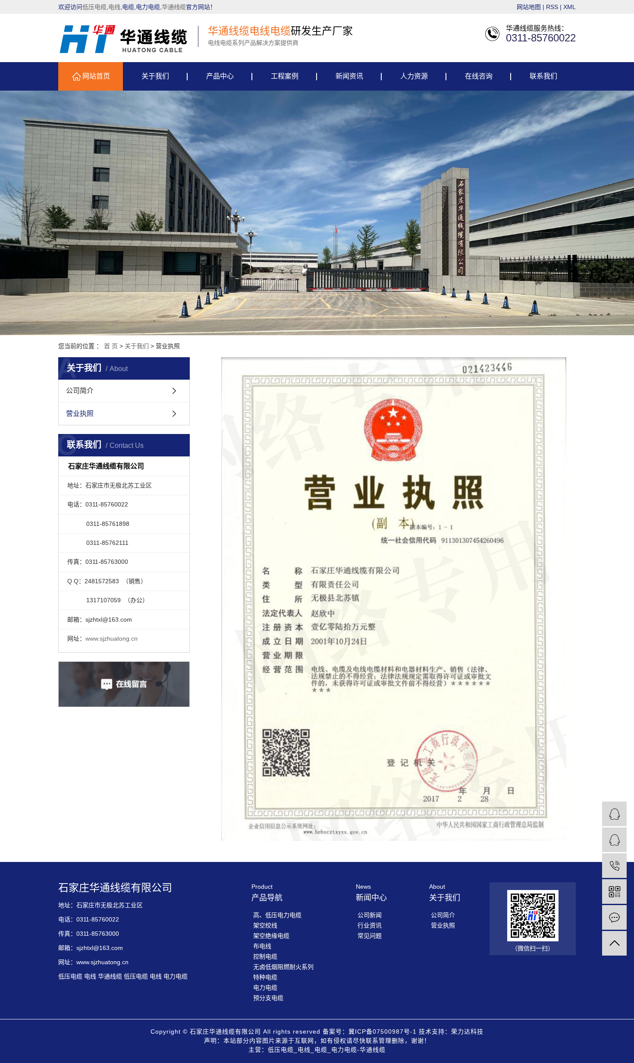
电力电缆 (175, 976)
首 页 (111, 346)
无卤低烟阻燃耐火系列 (283, 966)
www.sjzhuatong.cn (111, 638)
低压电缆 (94, 6)
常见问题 (370, 935)
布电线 (262, 946)
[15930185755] (614, 865)
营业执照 (80, 413)
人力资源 (414, 76)
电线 (114, 6)
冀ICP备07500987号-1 (382, 1031)
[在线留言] (614, 917)
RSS (552, 6)
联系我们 (543, 76)
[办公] (614, 839)
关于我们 (155, 76)
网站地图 (529, 6)
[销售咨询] (614, 814)
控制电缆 (265, 956)
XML (569, 6)
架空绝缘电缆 (271, 935)
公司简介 (80, 390)
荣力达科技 (467, 1031)
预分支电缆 (268, 997)
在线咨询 (479, 76)
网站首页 (96, 76)
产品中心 (220, 76)
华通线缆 (174, 6)
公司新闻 (370, 915)
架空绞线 (265, 925)
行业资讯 (370, 925)
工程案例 (284, 76)
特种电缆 (265, 977)
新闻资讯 (349, 76)
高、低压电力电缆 (277, 915)
